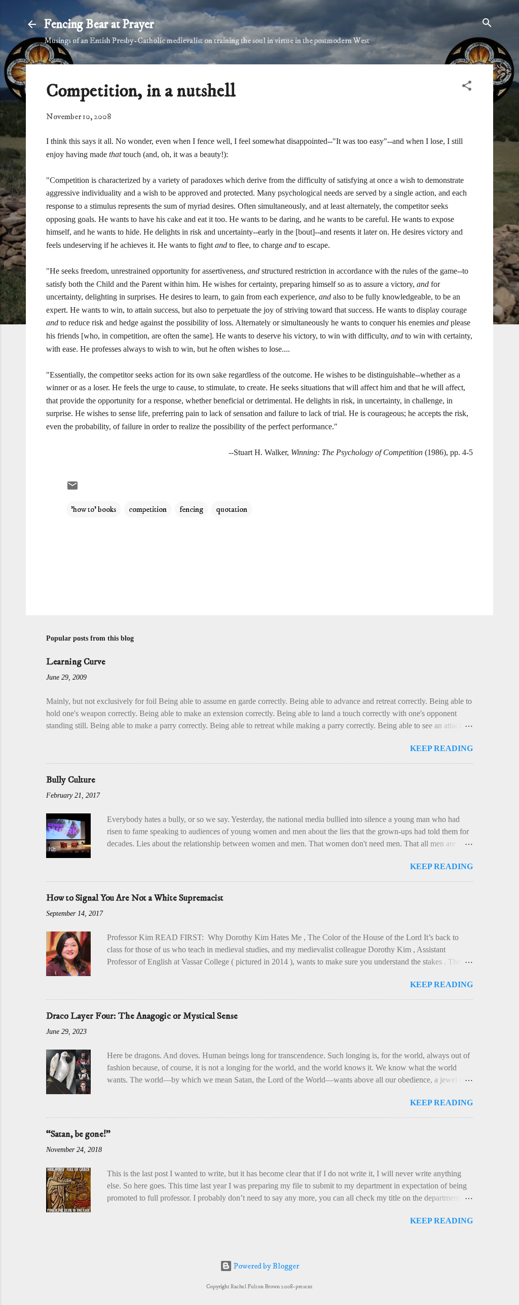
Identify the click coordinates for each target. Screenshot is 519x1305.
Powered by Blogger (265, 1266)
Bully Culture (70, 780)
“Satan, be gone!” (78, 1134)
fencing (191, 509)
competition (148, 509)
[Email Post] (72, 489)
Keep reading (441, 748)
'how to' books (93, 509)
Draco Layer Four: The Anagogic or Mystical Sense (142, 1016)
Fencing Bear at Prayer (99, 24)
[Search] (487, 23)
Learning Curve (75, 661)
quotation (231, 509)
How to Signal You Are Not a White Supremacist (135, 898)
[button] (467, 86)
